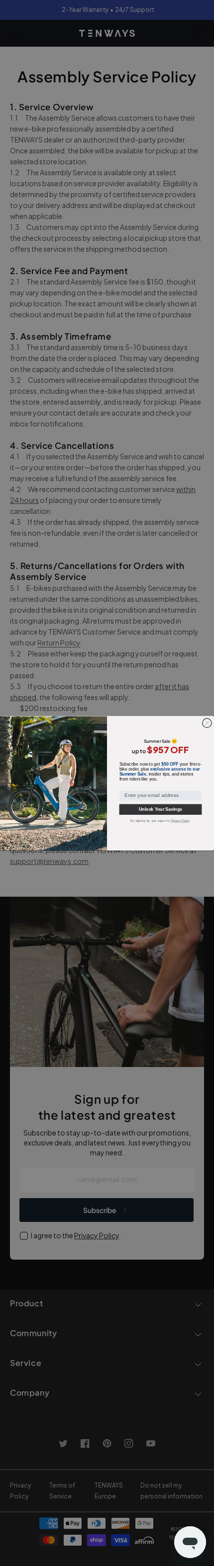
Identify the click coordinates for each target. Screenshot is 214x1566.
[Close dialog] (207, 722)
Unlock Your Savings (160, 809)
